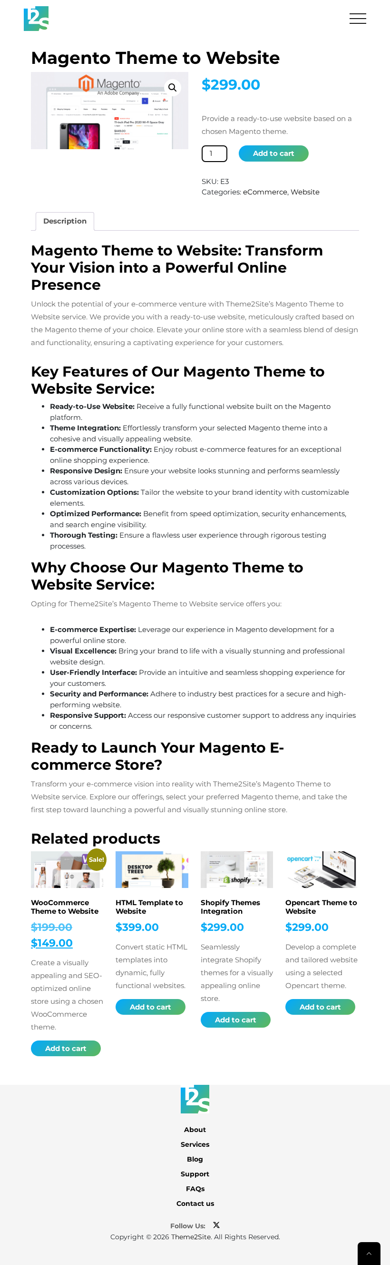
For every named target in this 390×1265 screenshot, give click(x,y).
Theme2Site (191, 1237)
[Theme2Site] (36, 18)
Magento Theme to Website (155, 57)
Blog (195, 1159)
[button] (172, 87)
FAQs (195, 1188)
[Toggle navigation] (358, 18)
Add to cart (273, 153)
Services (195, 1144)
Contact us (195, 1203)
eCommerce (265, 191)
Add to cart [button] (66, 1048)
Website (305, 191)
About (195, 1129)
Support (195, 1174)
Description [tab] (65, 220)
